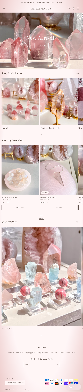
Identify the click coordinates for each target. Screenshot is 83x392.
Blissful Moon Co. (13, 389)
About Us (11, 353)
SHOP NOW (42, 45)
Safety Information (43, 353)
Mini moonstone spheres (10, 197)
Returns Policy (65, 353)
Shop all (5, 128)
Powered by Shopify (24, 389)
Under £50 (6, 328)
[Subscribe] (57, 364)
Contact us (19, 353)
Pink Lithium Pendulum (48, 197)
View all (78, 73)
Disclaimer (54, 353)
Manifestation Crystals (50, 128)
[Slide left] (37, 135)
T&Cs (73, 353)
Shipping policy (30, 353)
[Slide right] (46, 135)
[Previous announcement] (4, 2)
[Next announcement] (79, 2)
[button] (4, 8)
